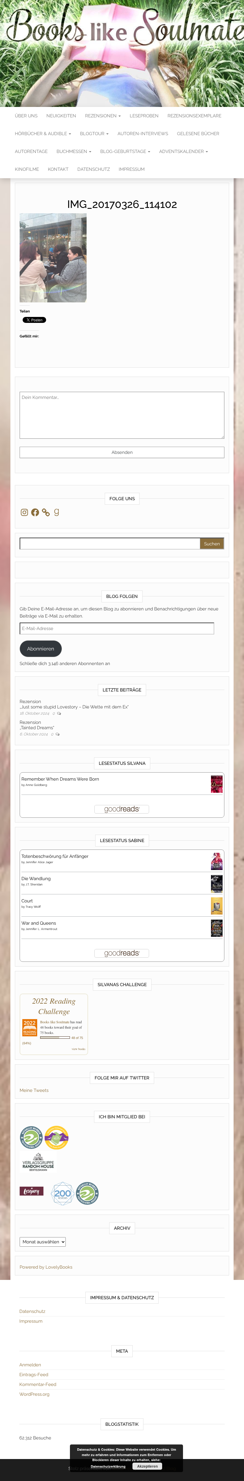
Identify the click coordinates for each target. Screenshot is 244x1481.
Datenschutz (93, 169)
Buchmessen (72, 151)
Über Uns (26, 116)
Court (27, 901)
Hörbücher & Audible (41, 133)
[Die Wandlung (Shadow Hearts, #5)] (217, 884)
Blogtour (93, 133)
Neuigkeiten (61, 116)
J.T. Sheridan (34, 884)
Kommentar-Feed (37, 1384)
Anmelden (30, 1365)
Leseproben (144, 116)
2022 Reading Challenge (54, 1005)
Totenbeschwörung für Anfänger (54, 856)
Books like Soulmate (54, 1021)
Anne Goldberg (36, 785)
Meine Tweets (34, 1090)
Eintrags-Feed (33, 1374)
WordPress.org (34, 1394)
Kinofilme (27, 169)
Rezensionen (101, 116)
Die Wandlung (36, 878)
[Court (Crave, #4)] (217, 905)
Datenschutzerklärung (108, 1466)
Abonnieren (40, 649)
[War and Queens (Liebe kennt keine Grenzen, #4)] (217, 928)
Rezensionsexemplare (194, 116)
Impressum (132, 169)
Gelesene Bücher (198, 133)
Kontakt (58, 169)
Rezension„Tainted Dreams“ (37, 725)
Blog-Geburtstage (123, 151)
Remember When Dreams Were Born (60, 779)
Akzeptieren (147, 1466)
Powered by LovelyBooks (46, 1267)
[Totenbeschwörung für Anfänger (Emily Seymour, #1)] (217, 861)
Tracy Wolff (33, 906)
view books (78, 1049)
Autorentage (31, 151)
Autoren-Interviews (143, 133)
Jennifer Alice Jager (39, 862)
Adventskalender (182, 151)
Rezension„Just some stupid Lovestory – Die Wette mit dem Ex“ (74, 704)
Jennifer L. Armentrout (41, 929)
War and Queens (38, 923)
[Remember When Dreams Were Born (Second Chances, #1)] (217, 784)
